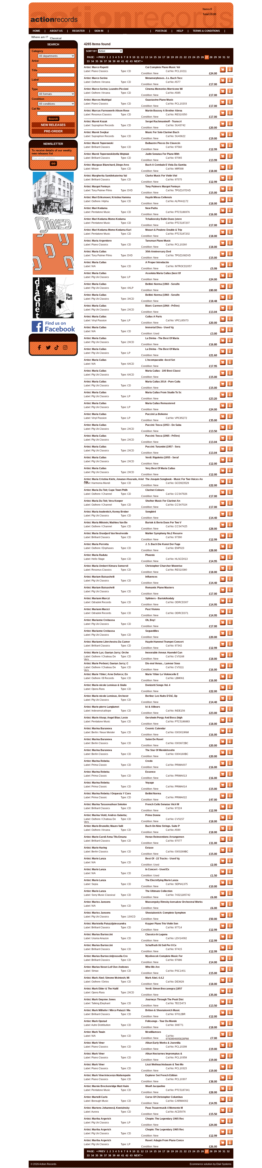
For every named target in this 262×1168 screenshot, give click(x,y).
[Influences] (230, 580)
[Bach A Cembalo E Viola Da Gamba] (230, 168)
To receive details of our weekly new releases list (52, 152)
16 (159, 57)
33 (88, 61)
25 (198, 57)
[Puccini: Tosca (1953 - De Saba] (230, 428)
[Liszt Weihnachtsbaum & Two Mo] (230, 1068)
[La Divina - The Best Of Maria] (230, 342)
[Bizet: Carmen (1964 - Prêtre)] (230, 309)
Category (37, 51)
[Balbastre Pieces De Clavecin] (230, 147)
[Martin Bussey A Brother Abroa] (230, 114)
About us (56, 30)
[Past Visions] (230, 613)
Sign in (98, 30)
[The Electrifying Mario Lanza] (230, 884)
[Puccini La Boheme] (230, 418)
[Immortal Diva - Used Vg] (230, 331)
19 (172, 57)
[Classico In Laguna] (230, 938)
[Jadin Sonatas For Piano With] (230, 157)
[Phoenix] (230, 559)
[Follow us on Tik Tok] (57, 348)
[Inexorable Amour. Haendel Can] (230, 656)
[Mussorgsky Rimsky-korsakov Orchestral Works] (230, 905)
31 (223, 57)
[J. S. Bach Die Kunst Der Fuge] (230, 548)
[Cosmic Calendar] (230, 732)
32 (228, 57)
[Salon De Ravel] (230, 743)
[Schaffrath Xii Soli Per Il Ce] (230, 949)
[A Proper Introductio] (230, 266)
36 (101, 61)
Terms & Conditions (206, 30)
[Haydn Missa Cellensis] (230, 201)
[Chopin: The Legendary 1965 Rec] (230, 1122)
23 (189, 57)
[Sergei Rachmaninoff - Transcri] (230, 125)
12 (142, 57)
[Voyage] (230, 786)
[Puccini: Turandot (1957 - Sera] (230, 450)
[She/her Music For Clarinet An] (230, 504)
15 (155, 57)
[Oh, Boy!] (230, 624)
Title (34, 70)
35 (96, 61)
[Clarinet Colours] (230, 493)
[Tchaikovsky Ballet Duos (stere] (230, 222)
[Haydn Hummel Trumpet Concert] (230, 645)
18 (168, 57)
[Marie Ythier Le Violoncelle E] (230, 678)
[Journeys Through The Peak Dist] (230, 1003)
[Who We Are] (230, 970)
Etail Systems (223, 1164)
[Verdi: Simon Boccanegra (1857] (230, 992)
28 (211, 57)
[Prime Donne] (230, 819)
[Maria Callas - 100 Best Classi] (230, 374)
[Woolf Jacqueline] (230, 1090)
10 (133, 57)
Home (36, 30)
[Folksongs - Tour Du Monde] (230, 1025)
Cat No (36, 108)
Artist (35, 60)
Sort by (91, 51)
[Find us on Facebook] (40, 348)
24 (193, 57)
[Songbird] (230, 515)
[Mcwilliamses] (230, 1035)
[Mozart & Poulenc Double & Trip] (230, 233)
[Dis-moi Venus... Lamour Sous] (230, 667)
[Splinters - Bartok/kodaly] (230, 602)
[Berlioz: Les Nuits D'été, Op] (230, 699)
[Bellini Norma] (230, 797)
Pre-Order (53, 131)
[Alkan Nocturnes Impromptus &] (230, 1057)
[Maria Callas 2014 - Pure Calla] (230, 385)
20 (176, 57)
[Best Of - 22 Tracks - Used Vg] (230, 862)
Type (35, 89)
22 (185, 57)
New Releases (53, 125)
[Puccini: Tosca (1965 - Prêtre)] (230, 439)
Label (35, 79)
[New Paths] (230, 212)
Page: (91, 57)
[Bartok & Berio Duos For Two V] (230, 526)
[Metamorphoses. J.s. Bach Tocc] (230, 82)
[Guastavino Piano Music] (230, 103)
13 (146, 57)
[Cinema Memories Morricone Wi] (230, 92)
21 (181, 57)
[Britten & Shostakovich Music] (230, 1014)
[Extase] (230, 851)
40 (118, 61)
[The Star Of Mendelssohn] (230, 754)
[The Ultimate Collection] (230, 895)
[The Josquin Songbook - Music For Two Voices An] (230, 483)
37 (105, 61)
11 (138, 57)
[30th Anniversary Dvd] (230, 255)
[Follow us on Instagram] (66, 348)
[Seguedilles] (230, 634)
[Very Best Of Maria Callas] (230, 472)
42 (126, 61)
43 (131, 61)
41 (122, 61)
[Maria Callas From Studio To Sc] (230, 396)
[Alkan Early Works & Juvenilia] (230, 1046)
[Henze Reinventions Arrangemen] (230, 840)
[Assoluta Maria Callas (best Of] (230, 277)
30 (219, 57)
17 (163, 57)
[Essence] (230, 775)
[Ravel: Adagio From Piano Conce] (230, 1144)
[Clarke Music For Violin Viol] (230, 179)
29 (215, 57)
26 (202, 57)
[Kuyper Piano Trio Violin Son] (230, 927)
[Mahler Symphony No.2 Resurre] (230, 537)
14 (150, 57)
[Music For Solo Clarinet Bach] (230, 136)
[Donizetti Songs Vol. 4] (230, 689)
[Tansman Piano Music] (230, 244)
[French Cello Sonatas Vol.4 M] (230, 808)
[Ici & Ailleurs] (230, 710)
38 (109, 61)
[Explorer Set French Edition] (230, 1079)
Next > (138, 61)
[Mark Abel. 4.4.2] (230, 981)
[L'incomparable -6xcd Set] (230, 363)
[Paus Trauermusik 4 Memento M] (230, 1111)
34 (92, 61)
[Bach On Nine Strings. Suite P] (230, 830)
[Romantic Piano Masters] (230, 591)
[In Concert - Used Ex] (230, 873)
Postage (161, 30)
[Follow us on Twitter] (49, 348)
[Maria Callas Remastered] (230, 407)
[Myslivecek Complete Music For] (230, 960)
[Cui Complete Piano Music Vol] (230, 71)
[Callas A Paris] (230, 320)
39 (114, 61)
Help (180, 30)
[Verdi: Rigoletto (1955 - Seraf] (230, 461)
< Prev (100, 57)
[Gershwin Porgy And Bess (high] (230, 721)
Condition (38, 98)
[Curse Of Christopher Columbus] (230, 1100)
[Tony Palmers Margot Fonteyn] (230, 190)
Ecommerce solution (201, 1164)
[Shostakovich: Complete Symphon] (230, 916)
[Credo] (230, 764)
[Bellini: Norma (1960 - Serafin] (230, 288)
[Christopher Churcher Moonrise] (230, 569)
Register (78, 30)
